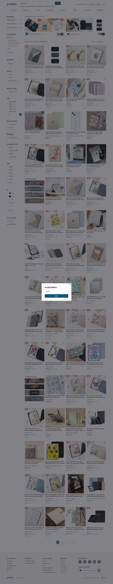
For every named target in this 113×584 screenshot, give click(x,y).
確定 (56, 296)
